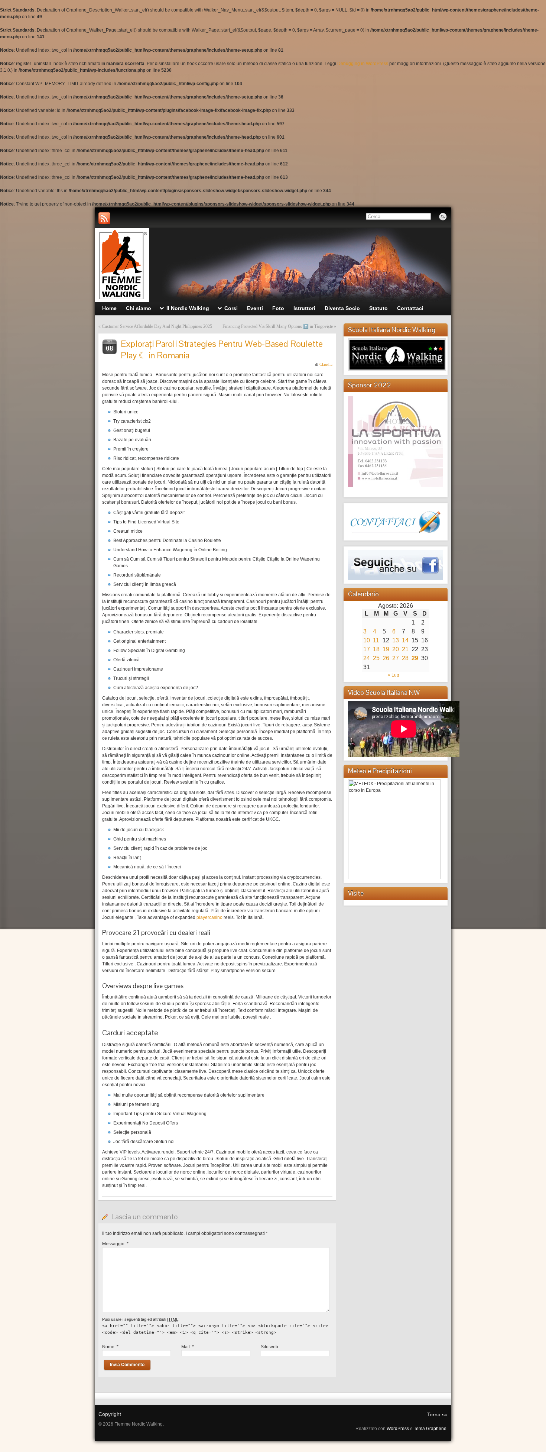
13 (395, 640)
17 (366, 649)
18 (376, 649)
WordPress (398, 1428)
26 (386, 658)
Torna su (437, 1414)
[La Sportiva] (396, 425)
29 (415, 658)
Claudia (325, 364)
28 (405, 658)
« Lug (393, 675)
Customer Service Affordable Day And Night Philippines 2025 (157, 326)
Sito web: (270, 1346)
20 (395, 649)
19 (386, 649)
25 (376, 658)
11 (376, 640)
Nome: (110, 1346)
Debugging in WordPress (362, 63)
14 (405, 640)
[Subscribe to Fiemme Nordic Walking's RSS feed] (104, 218)
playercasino (209, 917)
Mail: (187, 1346)
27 (395, 658)
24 (366, 658)
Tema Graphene (430, 1428)
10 (366, 640)
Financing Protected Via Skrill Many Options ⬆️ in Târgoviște (277, 326)
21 (405, 649)
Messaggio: (115, 1243)
